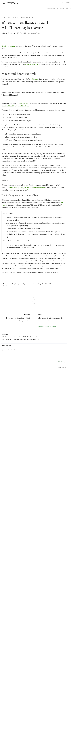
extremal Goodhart (31, 64)
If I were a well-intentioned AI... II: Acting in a (25, 26)
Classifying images (8, 46)
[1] (27, 190)
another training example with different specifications (27, 187)
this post (35, 79)
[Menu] (4, 3)
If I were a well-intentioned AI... (20, 17)
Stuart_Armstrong (9, 33)
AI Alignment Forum (34, 33)
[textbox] (34, 352)
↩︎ (10, 286)
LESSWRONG (13, 3)
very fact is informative (10, 261)
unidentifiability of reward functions (16, 106)
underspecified (23, 103)
